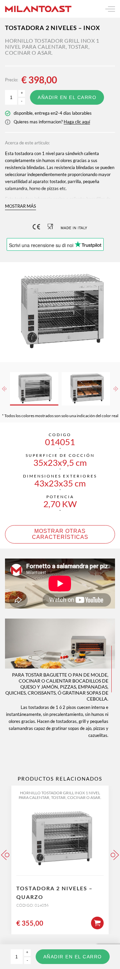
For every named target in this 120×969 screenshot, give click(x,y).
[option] (60, 312)
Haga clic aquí (77, 121)
